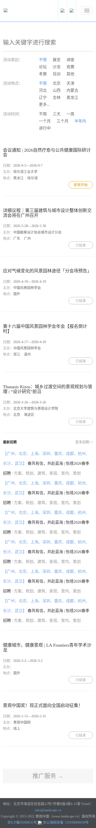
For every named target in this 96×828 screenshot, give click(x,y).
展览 (57, 60)
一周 (70, 114)
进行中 (45, 128)
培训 (57, 74)
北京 (57, 83)
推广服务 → (48, 776)
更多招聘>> (84, 442)
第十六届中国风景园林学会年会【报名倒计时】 (45, 329)
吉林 (57, 97)
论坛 (43, 67)
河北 (43, 90)
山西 (57, 90)
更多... (44, 104)
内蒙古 (72, 90)
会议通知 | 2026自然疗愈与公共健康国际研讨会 (47, 153)
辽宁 (43, 97)
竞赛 (70, 67)
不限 (43, 60)
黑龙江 (72, 97)
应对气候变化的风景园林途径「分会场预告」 (47, 270)
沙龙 (57, 67)
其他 (70, 74)
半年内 (80, 121)
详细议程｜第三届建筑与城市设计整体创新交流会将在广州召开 (47, 213)
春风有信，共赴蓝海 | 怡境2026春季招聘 (46, 463)
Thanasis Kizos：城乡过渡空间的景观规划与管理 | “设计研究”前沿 (47, 389)
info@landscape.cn (48, 810)
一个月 (45, 121)
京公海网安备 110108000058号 (66, 822)
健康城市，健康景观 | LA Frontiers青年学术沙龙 (47, 648)
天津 (70, 83)
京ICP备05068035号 (22, 822)
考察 (43, 74)
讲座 (70, 60)
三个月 (62, 121)
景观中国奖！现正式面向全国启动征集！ (43, 705)
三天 (57, 114)
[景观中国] (21, 11)
